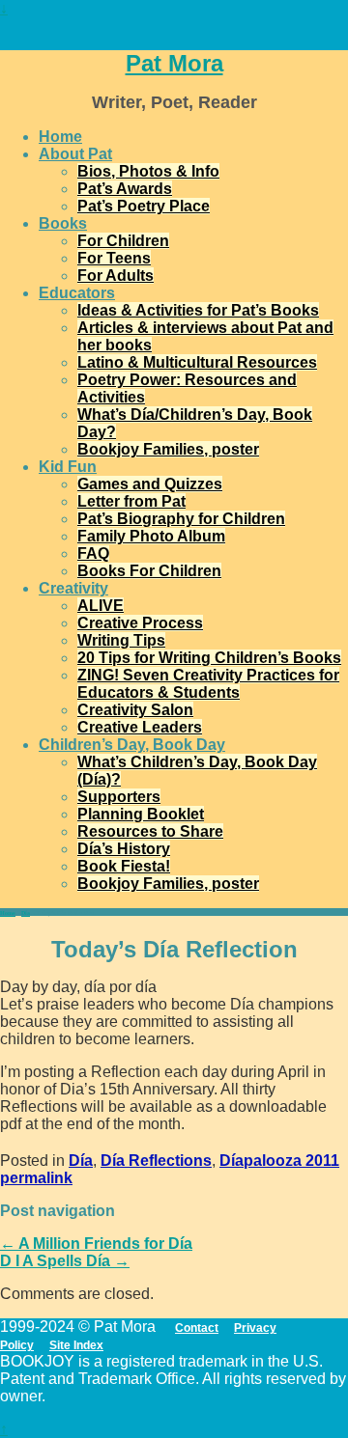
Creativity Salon (135, 710)
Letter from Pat (131, 501)
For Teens (114, 258)
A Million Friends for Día (96, 1243)
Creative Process (140, 623)
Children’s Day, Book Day (132, 744)
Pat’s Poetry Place (143, 206)
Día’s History (123, 849)
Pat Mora (174, 63)
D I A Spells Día (65, 1261)
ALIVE (100, 605)
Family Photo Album (151, 536)
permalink (36, 1178)
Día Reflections (156, 1160)
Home (60, 136)
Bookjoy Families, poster (168, 449)
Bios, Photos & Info (148, 171)
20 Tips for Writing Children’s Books (209, 658)
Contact (196, 1328)
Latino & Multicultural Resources (197, 362)
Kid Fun (68, 466)
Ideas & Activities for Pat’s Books (198, 310)
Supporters (118, 796)
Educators (77, 293)
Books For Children (149, 571)
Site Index (76, 1345)
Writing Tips (121, 640)
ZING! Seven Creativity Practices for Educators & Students (208, 684)
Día (25, 913)
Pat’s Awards (124, 188)
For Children (123, 241)
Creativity (73, 588)
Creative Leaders (139, 727)
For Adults (115, 275)
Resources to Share (150, 831)
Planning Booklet (140, 814)
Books (63, 223)
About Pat (75, 154)
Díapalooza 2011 (279, 1160)
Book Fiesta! (123, 866)
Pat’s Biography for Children (181, 519)
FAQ (93, 553)
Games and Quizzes (149, 484)
